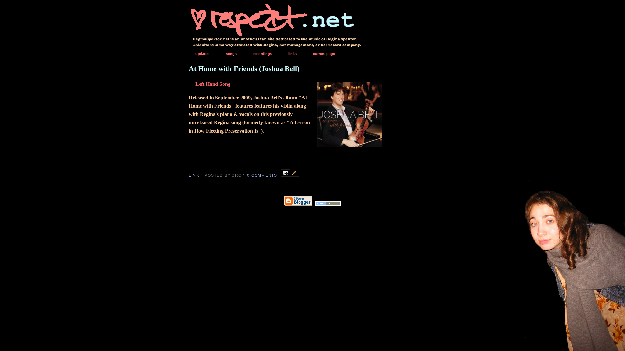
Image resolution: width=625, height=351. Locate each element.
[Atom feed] (328, 204)
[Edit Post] (294, 175)
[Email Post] (285, 175)
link (194, 175)
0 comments (262, 175)
